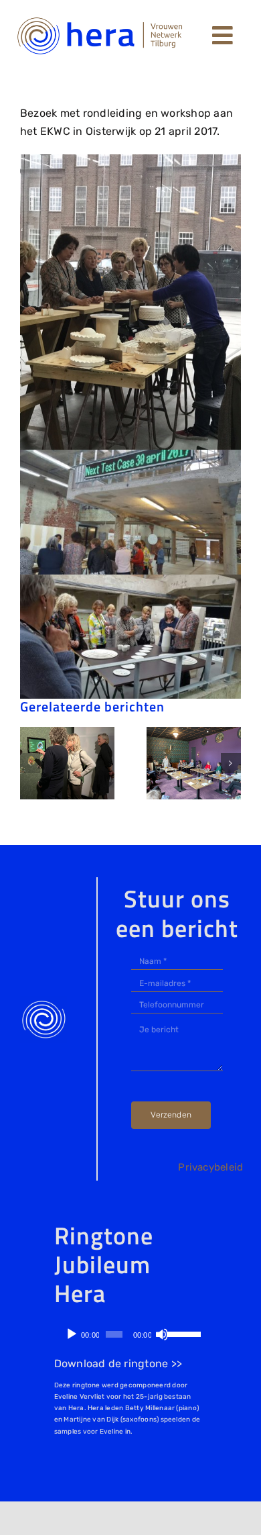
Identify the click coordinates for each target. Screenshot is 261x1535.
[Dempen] (162, 1334)
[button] (30, 763)
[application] (128, 1334)
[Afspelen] (71, 1334)
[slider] (181, 1333)
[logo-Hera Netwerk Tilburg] (100, 18)
